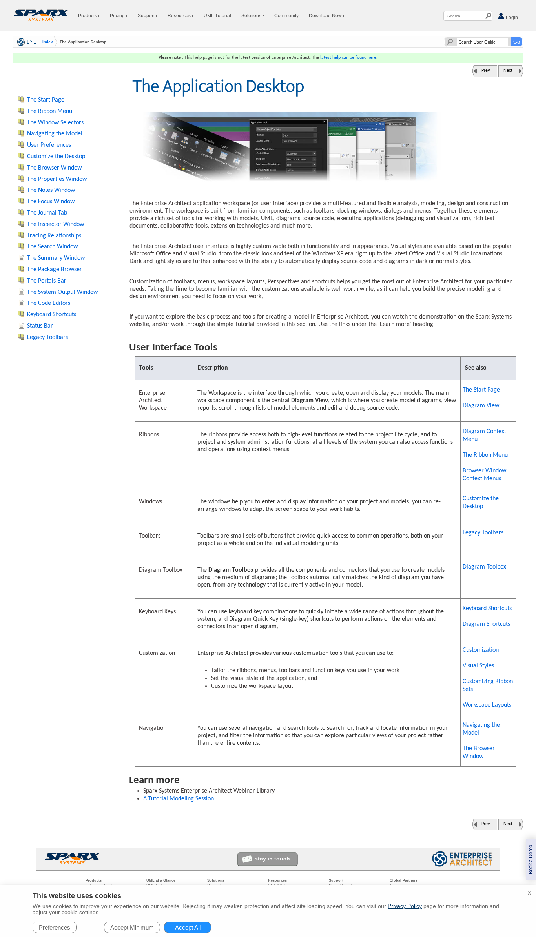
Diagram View (481, 406)
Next (507, 70)
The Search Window (52, 247)
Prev (485, 70)
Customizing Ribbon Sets (488, 685)
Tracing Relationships (54, 236)
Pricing (118, 15)
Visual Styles (478, 666)
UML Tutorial (217, 15)
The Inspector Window (55, 224)
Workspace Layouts (487, 705)
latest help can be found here (348, 57)
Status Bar (40, 326)
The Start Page (481, 390)
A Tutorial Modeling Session (178, 799)
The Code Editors (48, 303)
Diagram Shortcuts (486, 624)
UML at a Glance (160, 880)
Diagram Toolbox (484, 567)
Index (47, 42)
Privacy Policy (405, 906)
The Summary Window (56, 258)
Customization (481, 650)
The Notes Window (51, 190)
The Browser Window (479, 753)
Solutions (252, 15)
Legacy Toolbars (483, 533)
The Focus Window (51, 202)
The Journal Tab (47, 213)
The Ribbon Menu (485, 455)
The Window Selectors (55, 123)
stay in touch (272, 858)
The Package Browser (54, 269)
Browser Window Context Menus (484, 475)
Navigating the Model (481, 729)
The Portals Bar (46, 281)
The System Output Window (62, 292)
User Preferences (49, 145)
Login (511, 17)
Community (286, 15)
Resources (180, 15)
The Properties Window (57, 179)
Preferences (54, 927)
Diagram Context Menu (484, 435)
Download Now (326, 15)
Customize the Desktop (481, 503)
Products (88, 15)
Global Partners (403, 880)
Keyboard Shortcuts (487, 608)
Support (147, 15)
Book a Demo (531, 859)
